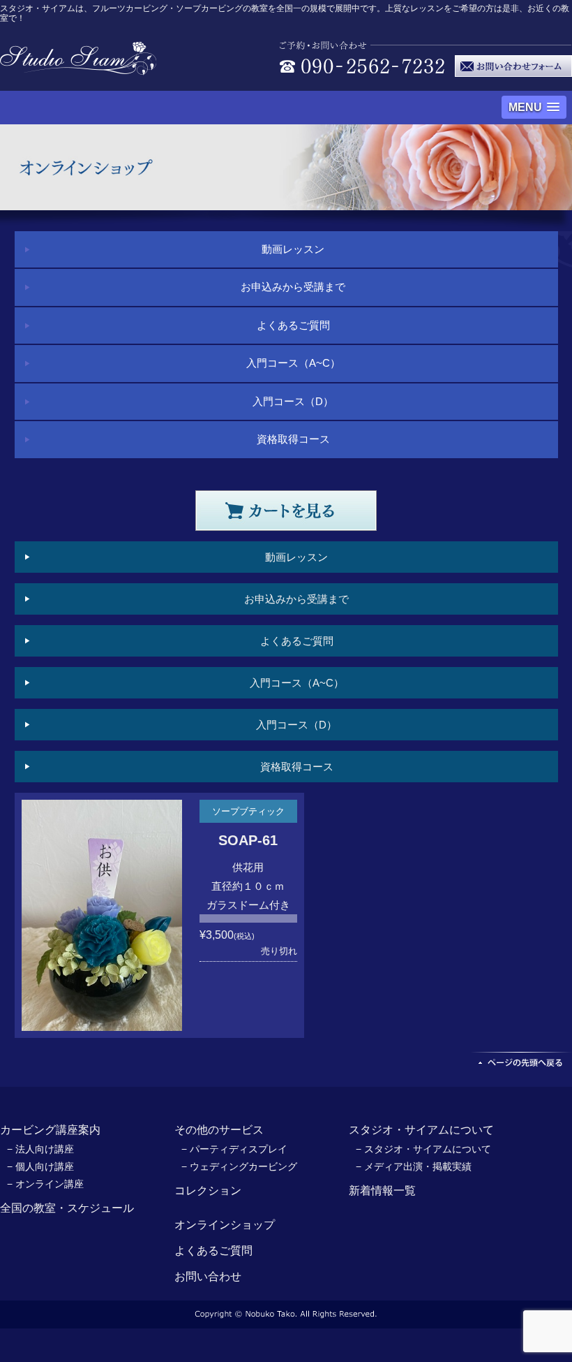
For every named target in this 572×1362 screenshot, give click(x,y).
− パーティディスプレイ (234, 1149)
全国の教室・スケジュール (67, 1208)
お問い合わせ (207, 1276)
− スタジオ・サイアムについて (423, 1149)
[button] (534, 107)
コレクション (207, 1190)
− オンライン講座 (45, 1183)
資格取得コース (293, 439)
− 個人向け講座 (40, 1166)
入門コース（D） (293, 401)
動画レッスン (293, 249)
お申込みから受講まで (293, 287)
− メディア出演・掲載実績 (414, 1166)
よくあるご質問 (293, 325)
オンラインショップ (224, 1225)
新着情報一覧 (382, 1190)
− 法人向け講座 (40, 1149)
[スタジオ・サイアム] (78, 67)
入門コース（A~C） (293, 363)
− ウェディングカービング (239, 1166)
